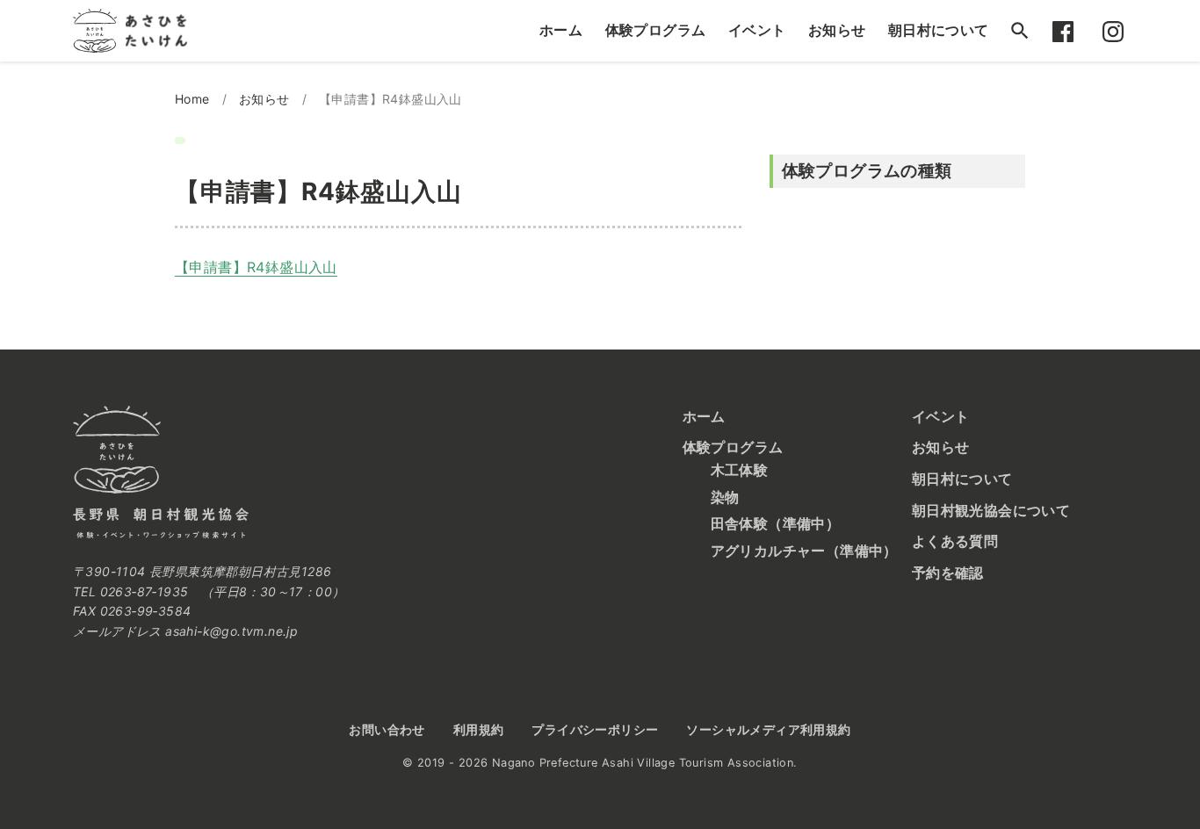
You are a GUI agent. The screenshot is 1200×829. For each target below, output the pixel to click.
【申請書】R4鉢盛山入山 (256, 267)
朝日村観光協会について (991, 510)
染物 (725, 497)
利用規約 (478, 729)
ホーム (560, 30)
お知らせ (837, 30)
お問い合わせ (386, 729)
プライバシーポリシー (594, 729)
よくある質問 (955, 541)
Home (192, 98)
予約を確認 (948, 572)
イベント (757, 30)
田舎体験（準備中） (776, 523)
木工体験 (740, 470)
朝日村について (938, 30)
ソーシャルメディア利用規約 (768, 729)
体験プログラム (655, 30)
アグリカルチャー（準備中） (804, 550)
